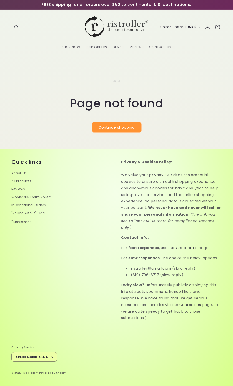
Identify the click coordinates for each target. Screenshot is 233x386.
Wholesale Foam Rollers (31, 197)
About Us (19, 173)
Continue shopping (117, 127)
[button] (16, 27)
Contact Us (187, 247)
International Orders (28, 205)
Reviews (18, 189)
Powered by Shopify (53, 373)
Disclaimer (21, 221)
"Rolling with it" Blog (28, 213)
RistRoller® (30, 373)
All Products (21, 181)
